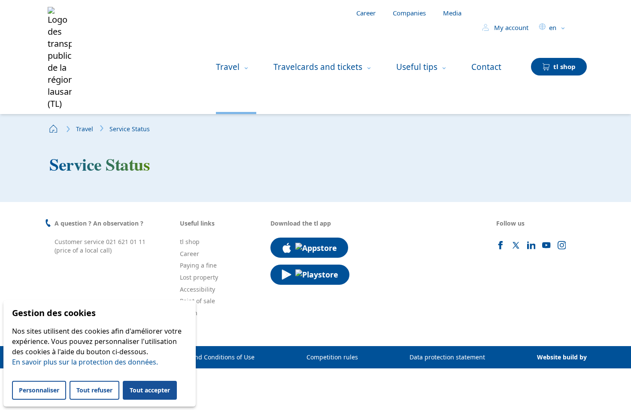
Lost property (199, 277)
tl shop (190, 242)
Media (452, 13)
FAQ (185, 324)
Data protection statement (447, 357)
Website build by (562, 357)
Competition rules (332, 357)
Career (366, 13)
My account (510, 27)
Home (53, 128)
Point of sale (197, 301)
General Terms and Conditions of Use (201, 357)
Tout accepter (150, 390)
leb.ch (188, 313)
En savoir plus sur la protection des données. (85, 362)
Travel (228, 66)
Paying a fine (198, 265)
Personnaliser (39, 390)
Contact (486, 66)
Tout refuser (94, 390)
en (552, 27)
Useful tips (416, 66)
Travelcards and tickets (317, 66)
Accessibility (197, 289)
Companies (409, 13)
